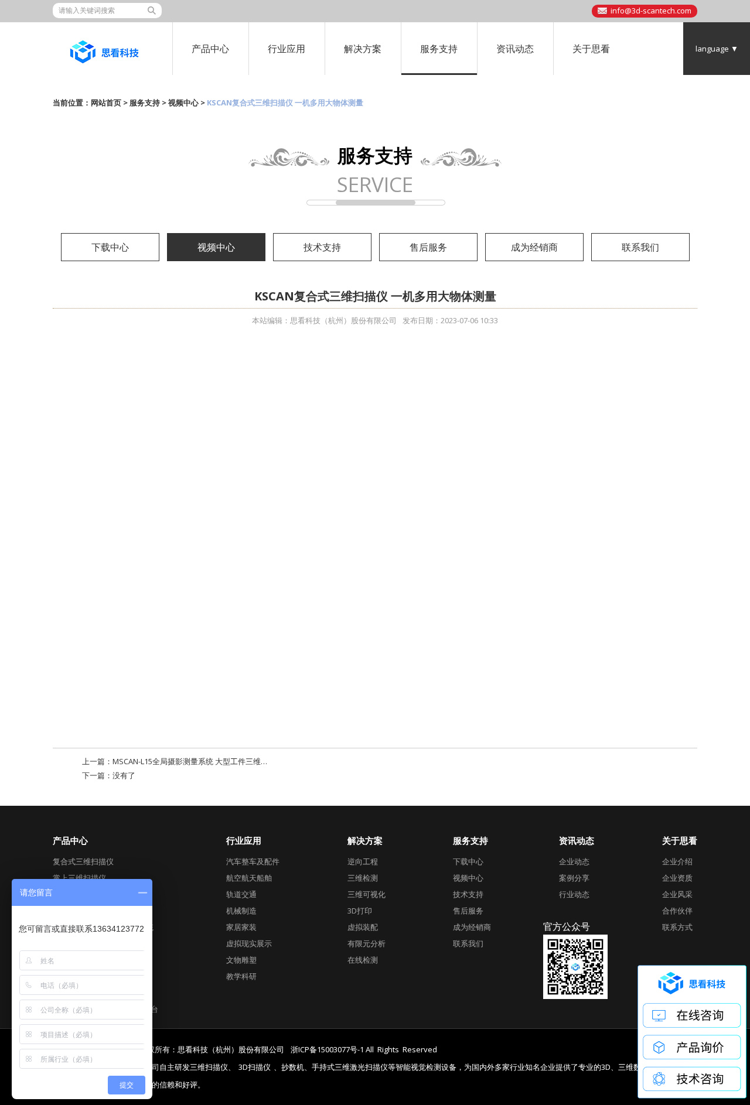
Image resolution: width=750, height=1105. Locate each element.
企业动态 (574, 861)
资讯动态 (515, 48)
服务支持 (439, 48)
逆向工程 (362, 861)
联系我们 (640, 247)
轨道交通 (241, 894)
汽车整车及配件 (252, 861)
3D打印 (359, 910)
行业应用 (286, 48)
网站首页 (106, 102)
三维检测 (362, 878)
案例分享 (574, 878)
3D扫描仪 (254, 1067)
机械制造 (241, 910)
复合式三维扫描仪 (83, 861)
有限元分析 (366, 943)
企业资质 (677, 878)
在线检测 (362, 960)
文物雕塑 (241, 960)
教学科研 (241, 976)
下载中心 (110, 247)
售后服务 (428, 247)
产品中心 (210, 48)
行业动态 (574, 894)
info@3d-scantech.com (651, 10)
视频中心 (183, 102)
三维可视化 (366, 894)
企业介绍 (677, 861)
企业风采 (677, 894)
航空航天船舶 (249, 878)
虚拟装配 (362, 927)
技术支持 (322, 247)
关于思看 (591, 48)
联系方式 (677, 927)
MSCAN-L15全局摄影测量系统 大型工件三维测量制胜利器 (209, 761)
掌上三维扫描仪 (79, 878)
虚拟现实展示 (249, 943)
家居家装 (241, 927)
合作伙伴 (677, 910)
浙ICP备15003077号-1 (327, 1049)
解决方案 (362, 48)
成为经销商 (534, 247)
